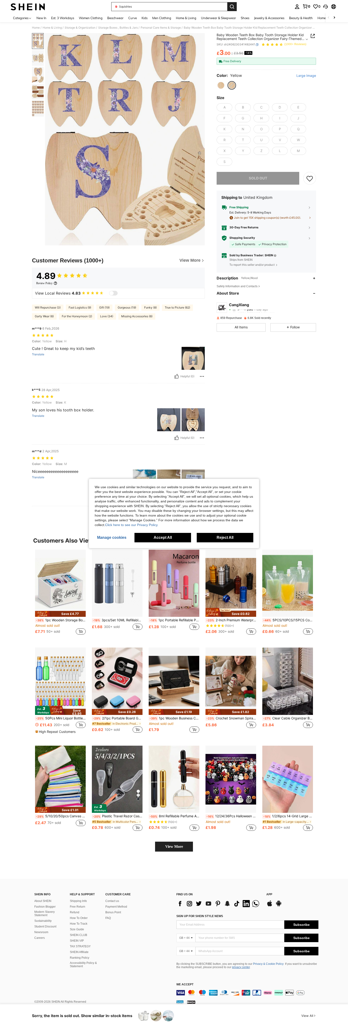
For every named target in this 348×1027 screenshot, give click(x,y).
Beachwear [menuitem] (115, 18)
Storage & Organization (80, 27)
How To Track (78, 923)
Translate (38, 354)
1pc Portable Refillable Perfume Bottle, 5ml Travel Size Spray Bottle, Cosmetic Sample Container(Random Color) (174, 620)
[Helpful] (176, 376)
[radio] (221, 85)
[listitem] (60, 595)
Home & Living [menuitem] (186, 18)
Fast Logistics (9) (80, 307)
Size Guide (77, 929)
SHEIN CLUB (78, 935)
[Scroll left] (328, 17)
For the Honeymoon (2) (77, 316)
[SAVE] (309, 178)
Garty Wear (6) (44, 316)
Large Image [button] (306, 76)
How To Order (79, 918)
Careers (39, 938)
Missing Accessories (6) (136, 316)
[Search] (232, 6)
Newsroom (41, 932)
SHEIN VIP (77, 940)
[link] (306, 6)
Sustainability (43, 921)
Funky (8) (150, 307)
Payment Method (116, 906)
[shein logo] (28, 6)
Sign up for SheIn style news (199, 916)
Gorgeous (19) (127, 307)
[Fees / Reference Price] (232, 53)
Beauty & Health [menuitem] (301, 18)
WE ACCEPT (184, 984)
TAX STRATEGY (80, 946)
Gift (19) (104, 307)
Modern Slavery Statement (44, 913)
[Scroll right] (334, 17)
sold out (258, 178)
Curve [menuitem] (132, 18)
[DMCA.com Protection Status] (191, 1002)
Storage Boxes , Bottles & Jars (118, 27)
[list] (219, 903)
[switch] (113, 293)
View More (174, 846)
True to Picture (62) (177, 307)
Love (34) (106, 316)
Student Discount (45, 926)
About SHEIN (42, 901)
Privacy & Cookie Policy (268, 964)
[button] (325, 6)
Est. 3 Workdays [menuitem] (62, 18)
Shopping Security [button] (242, 237)
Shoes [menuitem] (245, 18)
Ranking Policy (79, 957)
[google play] (278, 905)
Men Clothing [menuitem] (161, 18)
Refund (74, 912)
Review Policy (44, 283)
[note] (60, 614)
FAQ (108, 918)
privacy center (241, 967)
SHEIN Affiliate (79, 952)
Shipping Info (78, 901)
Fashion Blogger (45, 906)
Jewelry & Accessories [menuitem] (269, 18)
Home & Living (52, 27)
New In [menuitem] (41, 18)
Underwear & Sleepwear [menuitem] (218, 18)
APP (269, 894)
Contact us (112, 901)
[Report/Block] (202, 376)
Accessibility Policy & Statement (83, 964)
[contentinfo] (247, 993)
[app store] (269, 905)
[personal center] (297, 6)
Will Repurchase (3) (48, 307)
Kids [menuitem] (144, 18)
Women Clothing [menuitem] (91, 18)
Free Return (77, 906)
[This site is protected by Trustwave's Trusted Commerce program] (179, 1002)
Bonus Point (113, 912)
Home (36, 27)
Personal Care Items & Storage (161, 27)
